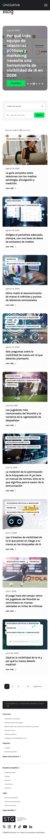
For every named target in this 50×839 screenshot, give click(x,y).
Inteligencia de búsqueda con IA (15, 738)
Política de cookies (11, 798)
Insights (7, 748)
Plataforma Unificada (12, 719)
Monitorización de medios (13, 723)
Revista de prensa (10, 752)
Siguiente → (38, 686)
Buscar (39, 115)
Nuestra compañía (10, 768)
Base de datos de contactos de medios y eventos (21, 726)
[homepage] (11, 5)
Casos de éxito (8, 810)
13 (28, 686)
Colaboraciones (9, 772)
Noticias (7, 780)
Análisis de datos (10, 734)
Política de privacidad (12, 801)
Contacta (7, 788)
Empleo (7, 776)
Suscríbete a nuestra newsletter (24, 704)
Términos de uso (10, 805)
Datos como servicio (11, 756)
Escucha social (9, 730)
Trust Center (8, 784)
